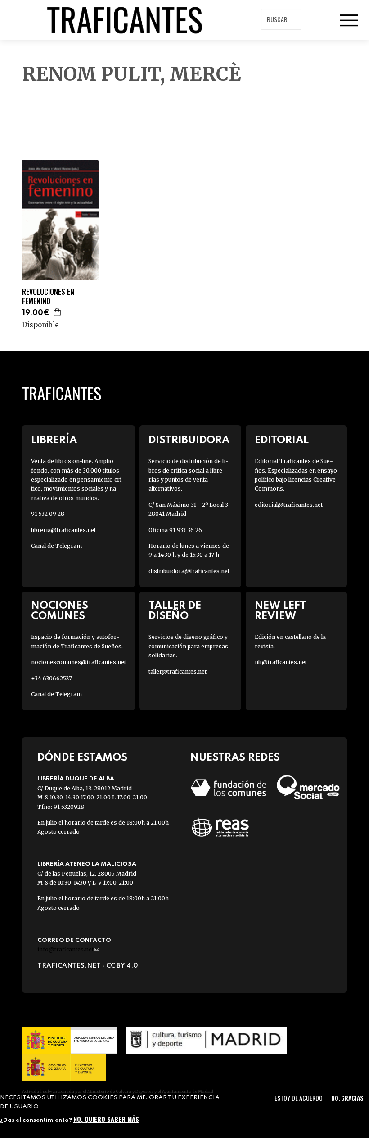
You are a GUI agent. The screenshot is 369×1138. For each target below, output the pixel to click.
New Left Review (280, 611)
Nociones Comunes (59, 611)
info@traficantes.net (68, 949)
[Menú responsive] (348, 20)
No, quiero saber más (106, 1119)
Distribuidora (189, 440)
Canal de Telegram (56, 545)
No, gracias (347, 1097)
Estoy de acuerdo (298, 1097)
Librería (54, 440)
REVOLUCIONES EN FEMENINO (48, 296)
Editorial (282, 440)
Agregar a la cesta (58, 312)
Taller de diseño (174, 611)
